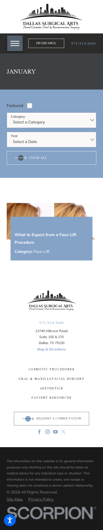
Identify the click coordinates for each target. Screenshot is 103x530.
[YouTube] (55, 431)
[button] (15, 43)
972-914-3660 (83, 43)
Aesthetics (51, 389)
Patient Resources (51, 398)
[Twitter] (63, 431)
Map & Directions (51, 349)
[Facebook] (39, 431)
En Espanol (46, 43)
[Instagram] (47, 431)
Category (18, 117)
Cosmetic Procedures (52, 369)
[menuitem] (51, 369)
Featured (15, 105)
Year (14, 136)
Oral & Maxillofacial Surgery (51, 379)
